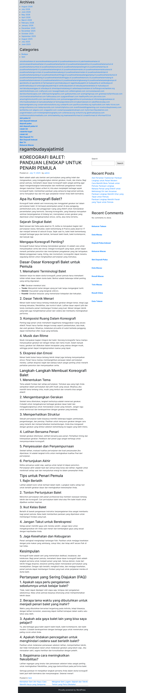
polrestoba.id (87, 99)
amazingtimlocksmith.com (31, 99)
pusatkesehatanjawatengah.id (76, 67)
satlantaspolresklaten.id (82, 88)
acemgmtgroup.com (89, 94)
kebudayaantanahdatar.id (86, 86)
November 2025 (28, 31)
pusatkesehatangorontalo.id (31, 72)
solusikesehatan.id (27, 61)
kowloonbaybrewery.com (110, 107)
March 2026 (26, 20)
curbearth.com (66, 104)
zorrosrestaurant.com (95, 91)
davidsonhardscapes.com (30, 94)
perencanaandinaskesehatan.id (33, 64)
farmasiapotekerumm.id (66, 102)
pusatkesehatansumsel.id (52, 67)
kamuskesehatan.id (47, 102)
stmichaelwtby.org (55, 115)
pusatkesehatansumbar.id (30, 67)
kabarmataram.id (83, 102)
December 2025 (28, 28)
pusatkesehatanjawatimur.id (80, 64)
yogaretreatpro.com (28, 113)
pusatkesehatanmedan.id (76, 72)
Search (95, 159)
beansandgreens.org (28, 104)
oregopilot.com (50, 110)
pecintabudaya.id (62, 83)
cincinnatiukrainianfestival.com (33, 96)
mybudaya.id (103, 86)
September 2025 (28, 36)
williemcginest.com (77, 91)
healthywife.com (86, 96)
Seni (23, 57)
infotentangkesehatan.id (104, 99)
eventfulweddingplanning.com (86, 107)
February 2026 (27, 23)
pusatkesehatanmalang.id (102, 77)
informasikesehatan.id (29, 102)
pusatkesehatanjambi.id (30, 69)
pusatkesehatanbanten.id (57, 64)
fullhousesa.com (53, 96)
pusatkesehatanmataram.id (31, 80)
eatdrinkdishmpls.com (29, 91)
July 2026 (25, 9)
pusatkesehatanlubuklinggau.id (58, 77)
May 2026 (25, 15)
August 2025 (27, 39)
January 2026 (27, 25)
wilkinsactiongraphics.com (53, 94)
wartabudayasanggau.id (30, 88)
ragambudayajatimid (42, 149)
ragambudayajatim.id (79, 83)
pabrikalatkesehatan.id (90, 61)
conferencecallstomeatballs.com (33, 115)
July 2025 (25, 42)
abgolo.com (38, 110)
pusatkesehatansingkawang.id (76, 80)
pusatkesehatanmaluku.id (75, 69)
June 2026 (26, 12)
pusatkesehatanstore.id (70, 61)
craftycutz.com (45, 91)
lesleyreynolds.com (46, 107)
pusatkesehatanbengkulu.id (51, 69)
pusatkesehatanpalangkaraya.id (102, 80)
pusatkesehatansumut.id (102, 64)
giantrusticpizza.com (96, 113)
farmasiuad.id (49, 83)
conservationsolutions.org (49, 104)
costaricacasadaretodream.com (70, 110)
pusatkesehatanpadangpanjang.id (81, 75)
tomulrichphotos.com (64, 107)
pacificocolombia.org (82, 104)
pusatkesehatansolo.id (81, 77)
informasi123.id (104, 115)
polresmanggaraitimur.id (71, 99)
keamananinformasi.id (73, 115)
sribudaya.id (46, 88)
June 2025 (26, 44)
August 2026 (27, 6)
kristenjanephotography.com (49, 113)
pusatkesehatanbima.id (53, 80)
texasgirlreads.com (60, 91)
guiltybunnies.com (72, 94)
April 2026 (25, 17)
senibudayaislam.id (67, 86)
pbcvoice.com (99, 96)
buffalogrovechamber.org (104, 88)
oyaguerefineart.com (69, 96)
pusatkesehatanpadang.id (31, 75)
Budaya (24, 54)
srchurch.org (80, 113)
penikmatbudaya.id (28, 86)
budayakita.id (94, 83)
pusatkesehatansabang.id (55, 72)
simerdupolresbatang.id (62, 88)
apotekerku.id (25, 83)
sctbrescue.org (68, 113)
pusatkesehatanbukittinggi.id (54, 75)
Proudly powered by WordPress (72, 690)
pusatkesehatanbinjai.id (98, 72)
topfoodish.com (98, 104)
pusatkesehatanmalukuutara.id (99, 69)
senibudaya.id (106, 83)
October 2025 (27, 33)
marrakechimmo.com (51, 99)
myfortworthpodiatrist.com (96, 110)
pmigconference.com (29, 107)
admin (47, 173)
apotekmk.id (37, 83)
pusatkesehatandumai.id (106, 75)
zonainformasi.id (90, 115)
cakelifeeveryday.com (100, 102)
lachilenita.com (26, 110)
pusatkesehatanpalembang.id (32, 77)
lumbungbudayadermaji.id (47, 86)
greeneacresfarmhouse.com (110, 94)
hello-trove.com (112, 104)
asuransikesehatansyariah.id (48, 61)
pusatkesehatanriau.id (98, 67)
